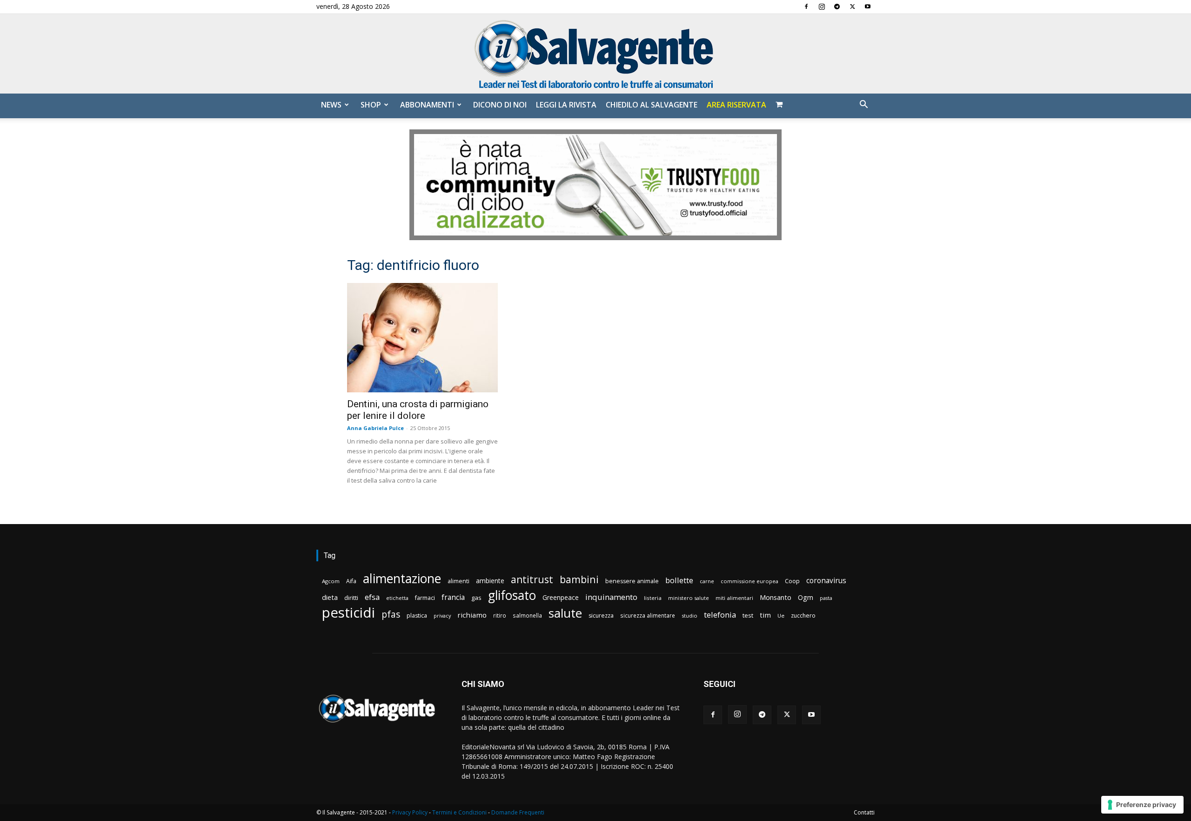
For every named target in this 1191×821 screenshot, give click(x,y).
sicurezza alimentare (647, 615)
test (748, 615)
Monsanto (775, 597)
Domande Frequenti (517, 812)
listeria (653, 597)
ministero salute (688, 597)
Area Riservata (736, 105)
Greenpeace (560, 597)
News (331, 105)
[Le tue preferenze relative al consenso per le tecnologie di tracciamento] (1142, 805)
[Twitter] (852, 6)
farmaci (425, 598)
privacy (442, 615)
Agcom (331, 581)
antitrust (532, 579)
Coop (792, 581)
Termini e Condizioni (459, 812)
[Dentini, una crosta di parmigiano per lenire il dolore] (422, 337)
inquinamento (611, 597)
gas (476, 597)
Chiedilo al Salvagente (651, 105)
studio (689, 615)
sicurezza (601, 615)
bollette (679, 580)
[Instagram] (822, 6)
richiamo (472, 614)
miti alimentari (734, 597)
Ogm (805, 597)
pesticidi (348, 613)
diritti (351, 597)
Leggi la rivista (566, 105)
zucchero (803, 615)
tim (765, 614)
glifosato (512, 595)
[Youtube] (868, 6)
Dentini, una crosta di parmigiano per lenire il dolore (417, 409)
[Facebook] (806, 6)
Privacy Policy (410, 812)
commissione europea (749, 581)
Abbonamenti (427, 105)
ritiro (499, 615)
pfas (390, 614)
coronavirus (826, 580)
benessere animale (632, 581)
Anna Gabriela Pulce (375, 427)
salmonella (527, 615)
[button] (863, 105)
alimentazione (402, 578)
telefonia (720, 614)
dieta (330, 597)
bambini (579, 579)
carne (707, 581)
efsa (372, 597)
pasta (826, 598)
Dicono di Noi (500, 105)
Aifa (351, 581)
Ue (780, 615)
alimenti (458, 581)
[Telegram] (837, 6)
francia (453, 597)
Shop (371, 105)
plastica (417, 615)
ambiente (490, 580)
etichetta (397, 597)
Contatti (864, 812)
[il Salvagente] (595, 54)
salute (565, 613)
